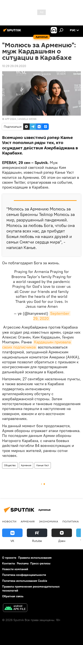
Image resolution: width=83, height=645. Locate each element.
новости (9, 521)
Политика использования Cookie (24, 581)
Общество (10, 465)
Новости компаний (15, 569)
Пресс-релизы (40, 563)
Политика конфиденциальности (24, 575)
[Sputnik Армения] (12, 32)
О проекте (9, 558)
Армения (26, 465)
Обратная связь (12, 596)
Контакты (8, 563)
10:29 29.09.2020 (14, 66)
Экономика (48, 521)
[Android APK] (15, 608)
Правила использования (35, 558)
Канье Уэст (42, 465)
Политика (70, 521)
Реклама (23, 563)
